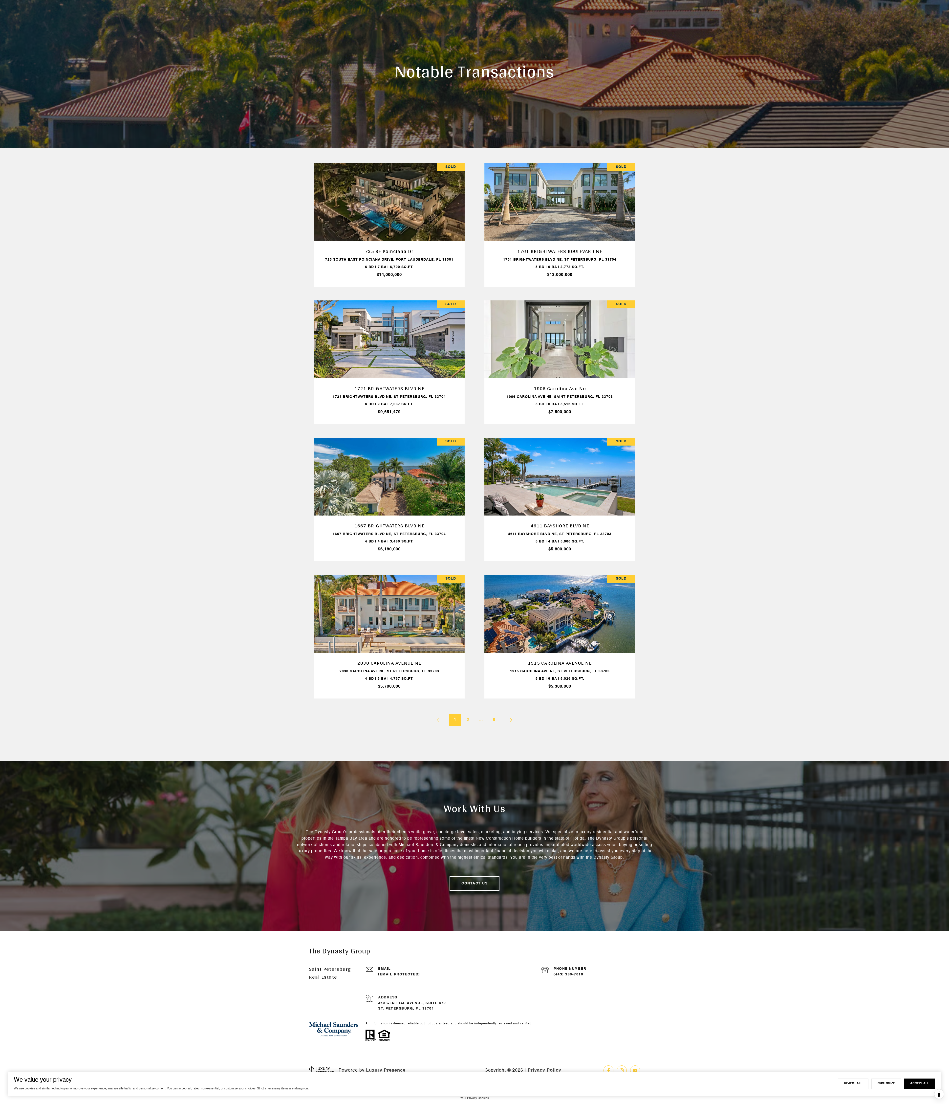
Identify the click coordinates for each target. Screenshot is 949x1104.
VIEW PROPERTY (389, 222)
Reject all (853, 1083)
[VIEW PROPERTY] (389, 218)
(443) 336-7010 (568, 974)
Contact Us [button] (474, 883)
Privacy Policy (544, 1070)
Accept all (919, 1083)
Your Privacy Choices (474, 1098)
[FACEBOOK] (608, 1070)
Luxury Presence (386, 1070)
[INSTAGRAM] (622, 1070)
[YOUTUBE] (635, 1070)
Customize (886, 1083)
